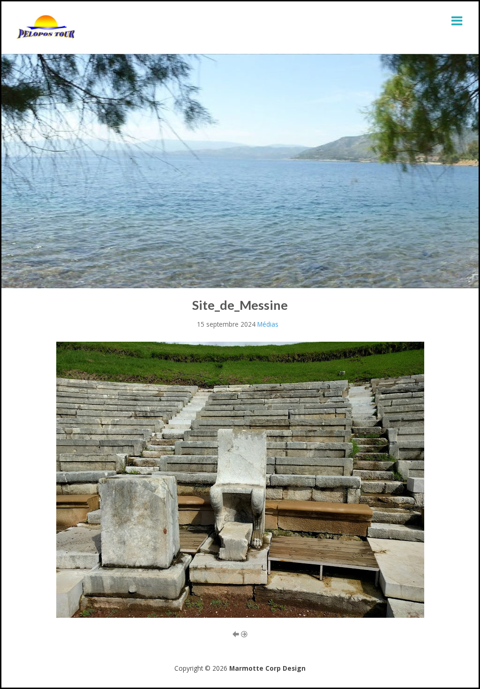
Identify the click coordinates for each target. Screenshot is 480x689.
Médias (267, 324)
